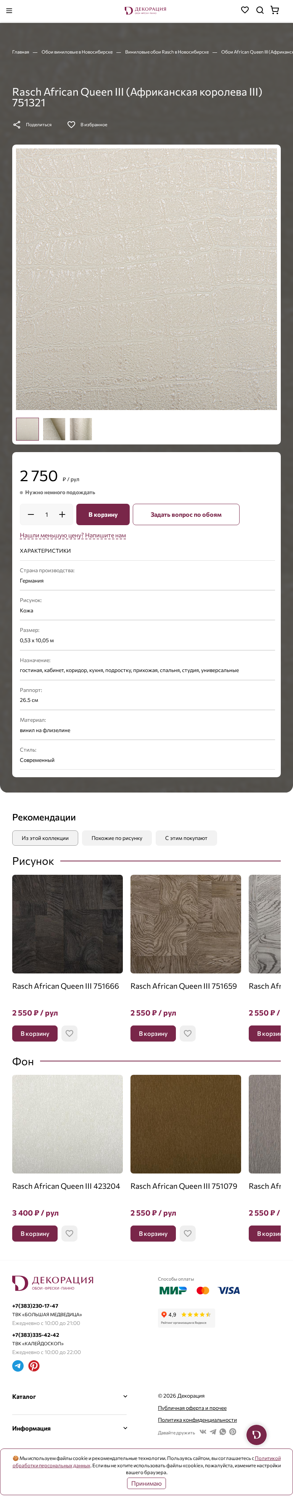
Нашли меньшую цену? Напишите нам (73, 535)
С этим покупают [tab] (186, 838)
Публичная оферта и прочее (192, 1408)
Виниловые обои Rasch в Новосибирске (167, 51)
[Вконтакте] (203, 1432)
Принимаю (146, 1483)
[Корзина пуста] (278, 10)
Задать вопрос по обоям (186, 514)
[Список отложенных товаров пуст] (245, 10)
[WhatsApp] (222, 1432)
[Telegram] (18, 1367)
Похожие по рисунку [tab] (117, 838)
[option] (27, 429)
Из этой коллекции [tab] (45, 838)
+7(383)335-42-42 (35, 1334)
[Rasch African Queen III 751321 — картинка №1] (146, 279)
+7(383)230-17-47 (35, 1305)
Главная (21, 51)
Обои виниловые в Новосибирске (77, 51)
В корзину (103, 514)
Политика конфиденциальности (197, 1419)
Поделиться (39, 124)
